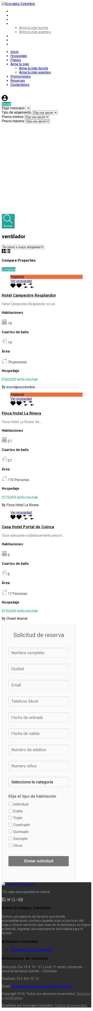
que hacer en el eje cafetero (31, 950)
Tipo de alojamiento (17, 112)
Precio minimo (13, 117)
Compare (8, 269)
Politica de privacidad (70, 1005)
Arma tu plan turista (33, 28)
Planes (15, 20)
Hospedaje (18, 15)
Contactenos (19, 44)
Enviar (6, 104)
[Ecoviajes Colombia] (18, 4)
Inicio (14, 11)
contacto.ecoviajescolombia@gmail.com (41, 986)
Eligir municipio (14, 108)
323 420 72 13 (17, 93)
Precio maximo (13, 121)
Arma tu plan (19, 24)
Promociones (20, 36)
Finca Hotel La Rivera (21, 413)
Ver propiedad (21, 281)
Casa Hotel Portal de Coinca (28, 527)
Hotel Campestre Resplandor (29, 295)
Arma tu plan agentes (35, 32)
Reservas (17, 40)
